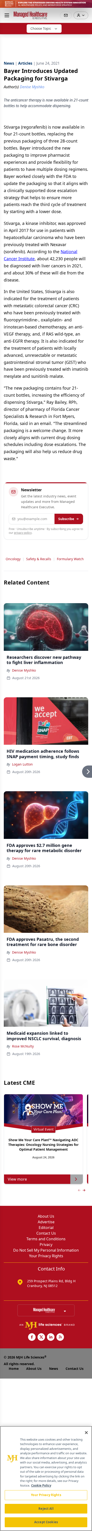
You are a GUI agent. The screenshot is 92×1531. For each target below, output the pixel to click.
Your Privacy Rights (46, 1255)
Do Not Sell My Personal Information (46, 1250)
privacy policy (23, 533)
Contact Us (46, 1233)
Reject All (45, 1508)
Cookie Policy (41, 1485)
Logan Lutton (22, 764)
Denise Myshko (24, 670)
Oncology (13, 559)
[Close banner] (86, 6)
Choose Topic (40, 28)
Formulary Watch (70, 559)
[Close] (86, 1432)
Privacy (46, 1244)
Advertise (46, 1221)
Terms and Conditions (46, 1238)
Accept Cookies (46, 1522)
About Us (46, 1216)
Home (14, 1368)
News (53, 1368)
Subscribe (66, 519)
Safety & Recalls (38, 559)
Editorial (46, 1227)
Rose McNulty (23, 1046)
